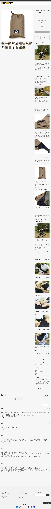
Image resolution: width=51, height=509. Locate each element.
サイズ (42, 26)
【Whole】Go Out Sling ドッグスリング (6, 417)
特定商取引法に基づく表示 (5, 493)
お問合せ (2, 497)
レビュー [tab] (2, 402)
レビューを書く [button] (47, 395)
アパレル (19, 496)
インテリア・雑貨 (20, 497)
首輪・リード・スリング (21, 492)
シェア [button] (3, 445)
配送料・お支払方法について (5, 496)
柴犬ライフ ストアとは (4, 492)
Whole (42, 14)
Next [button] (31, 25)
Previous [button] (3, 25)
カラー (42, 22)
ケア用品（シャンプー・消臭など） (23, 493)
